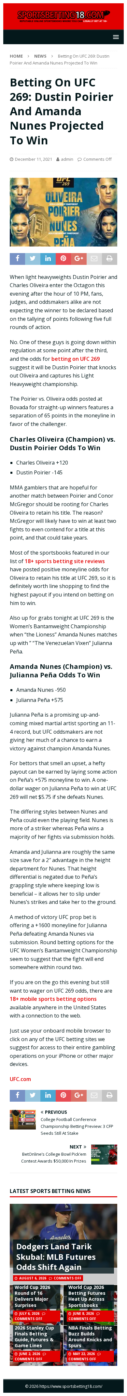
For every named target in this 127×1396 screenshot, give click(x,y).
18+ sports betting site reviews (65, 561)
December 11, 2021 (33, 159)
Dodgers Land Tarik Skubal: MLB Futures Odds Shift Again (56, 1256)
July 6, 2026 (29, 1313)
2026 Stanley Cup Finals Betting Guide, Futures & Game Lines (34, 1337)
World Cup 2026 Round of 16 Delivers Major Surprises (32, 1296)
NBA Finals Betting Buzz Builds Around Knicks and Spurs (90, 1337)
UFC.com (20, 1079)
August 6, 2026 (32, 1278)
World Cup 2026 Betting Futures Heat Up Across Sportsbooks (87, 1296)
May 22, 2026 (84, 1353)
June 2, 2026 (29, 1353)
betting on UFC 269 (75, 358)
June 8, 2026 (83, 1313)
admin (67, 159)
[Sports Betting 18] (63, 19)
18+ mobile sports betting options (53, 998)
